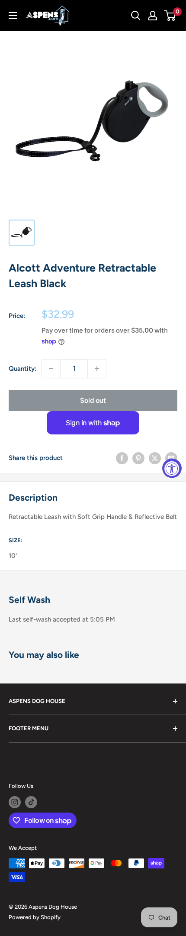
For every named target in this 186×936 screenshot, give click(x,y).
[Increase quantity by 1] (97, 369)
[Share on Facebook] (122, 458)
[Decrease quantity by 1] (51, 369)
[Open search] (136, 15)
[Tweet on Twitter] (155, 458)
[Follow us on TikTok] (31, 802)
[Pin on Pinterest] (138, 458)
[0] (170, 15)
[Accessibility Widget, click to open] (172, 468)
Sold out (93, 400)
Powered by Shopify (35, 917)
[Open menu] (13, 15)
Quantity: (22, 368)
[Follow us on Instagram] (15, 802)
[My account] (152, 15)
